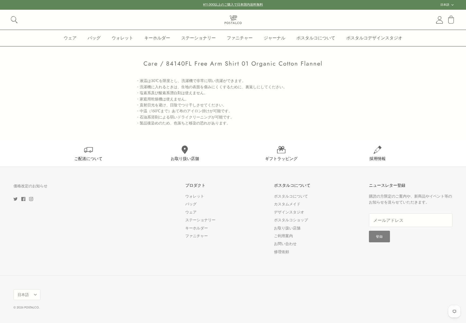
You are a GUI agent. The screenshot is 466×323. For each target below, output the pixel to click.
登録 (379, 236)
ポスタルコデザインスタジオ (374, 38)
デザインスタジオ (289, 212)
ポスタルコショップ (291, 220)
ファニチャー (240, 38)
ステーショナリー (198, 38)
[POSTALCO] (233, 19)
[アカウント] (438, 20)
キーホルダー (157, 38)
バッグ (94, 38)
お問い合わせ (285, 243)
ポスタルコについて (315, 38)
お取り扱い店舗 (287, 228)
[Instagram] (31, 199)
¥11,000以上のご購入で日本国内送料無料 (233, 4)
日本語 (444, 4)
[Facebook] (23, 199)
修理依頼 (281, 251)
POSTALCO (31, 307)
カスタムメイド (287, 204)
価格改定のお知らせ (30, 186)
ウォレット (122, 38)
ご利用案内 (283, 236)
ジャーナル (274, 38)
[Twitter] (15, 199)
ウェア (70, 38)
